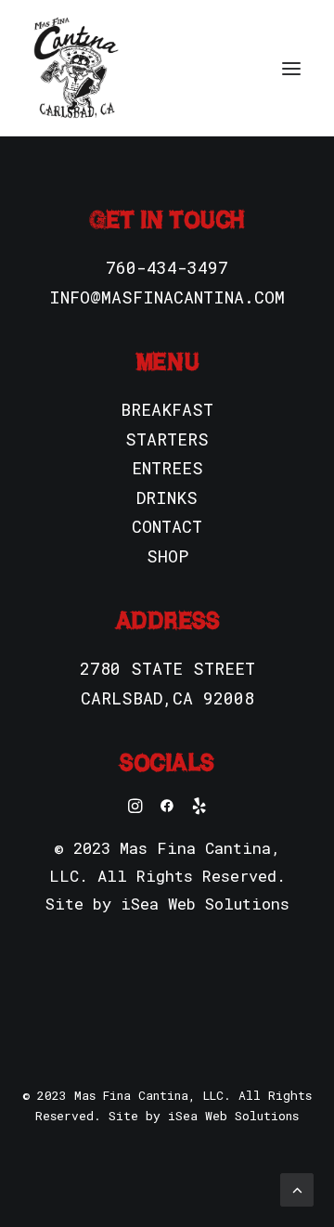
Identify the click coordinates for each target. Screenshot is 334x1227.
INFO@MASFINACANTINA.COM (167, 297)
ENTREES (167, 468)
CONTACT (167, 526)
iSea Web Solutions (205, 903)
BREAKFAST (167, 409)
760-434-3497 (167, 267)
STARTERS (167, 439)
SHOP (167, 556)
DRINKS (167, 497)
